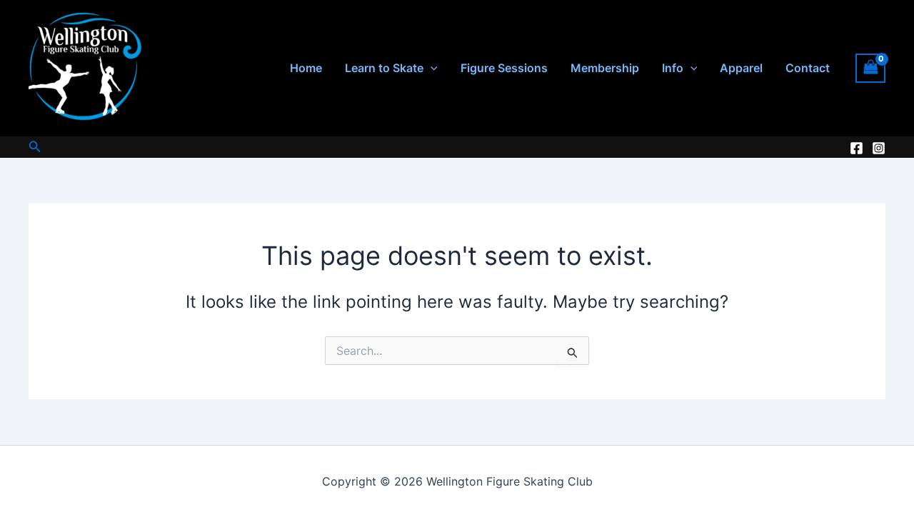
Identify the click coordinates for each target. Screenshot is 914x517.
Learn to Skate (384, 68)
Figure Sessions (504, 68)
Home (306, 68)
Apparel (741, 68)
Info (672, 68)
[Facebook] (856, 148)
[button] (430, 68)
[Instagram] (878, 148)
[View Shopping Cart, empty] (870, 68)
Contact (807, 68)
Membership (605, 68)
